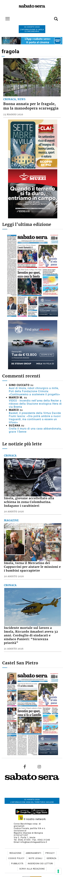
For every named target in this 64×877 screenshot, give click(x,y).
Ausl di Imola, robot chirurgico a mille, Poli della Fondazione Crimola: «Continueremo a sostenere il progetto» (34, 391)
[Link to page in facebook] (24, 766)
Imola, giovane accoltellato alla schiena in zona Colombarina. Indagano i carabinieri (29, 502)
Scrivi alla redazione (32, 869)
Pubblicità (17, 863)
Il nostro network (34, 819)
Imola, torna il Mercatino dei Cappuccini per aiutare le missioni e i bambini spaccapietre (32, 566)
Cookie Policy (16, 858)
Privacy (50, 853)
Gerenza (51, 858)
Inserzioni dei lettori (40, 863)
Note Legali (36, 858)
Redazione (16, 853)
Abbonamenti (34, 853)
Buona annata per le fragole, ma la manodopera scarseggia (31, 106)
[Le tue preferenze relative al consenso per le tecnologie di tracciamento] (58, 871)
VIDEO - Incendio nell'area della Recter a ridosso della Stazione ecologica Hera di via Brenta (35, 403)
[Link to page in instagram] (39, 766)
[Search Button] (51, 17)
